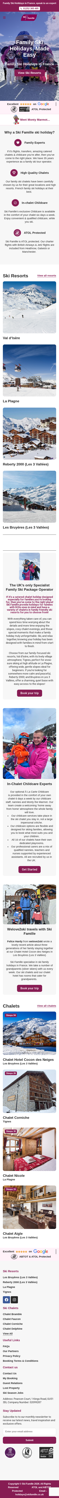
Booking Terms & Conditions (20, 1360)
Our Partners (11, 1351)
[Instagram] (14, 1299)
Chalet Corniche (13, 1323)
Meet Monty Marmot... (35, 119)
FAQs (6, 1346)
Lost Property (11, 1388)
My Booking (10, 1378)
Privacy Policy (11, 1356)
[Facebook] (6, 1299)
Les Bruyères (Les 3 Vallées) (20, 1277)
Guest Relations (12, 1383)
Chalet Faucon (12, 1319)
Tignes (7, 1291)
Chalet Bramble (12, 1314)
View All (8, 1333)
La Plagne (9, 1287)
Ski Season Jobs (13, 1392)
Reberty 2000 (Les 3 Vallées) (20, 1282)
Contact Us (9, 1373)
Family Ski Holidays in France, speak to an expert (29, 3)
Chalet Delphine (12, 1328)
